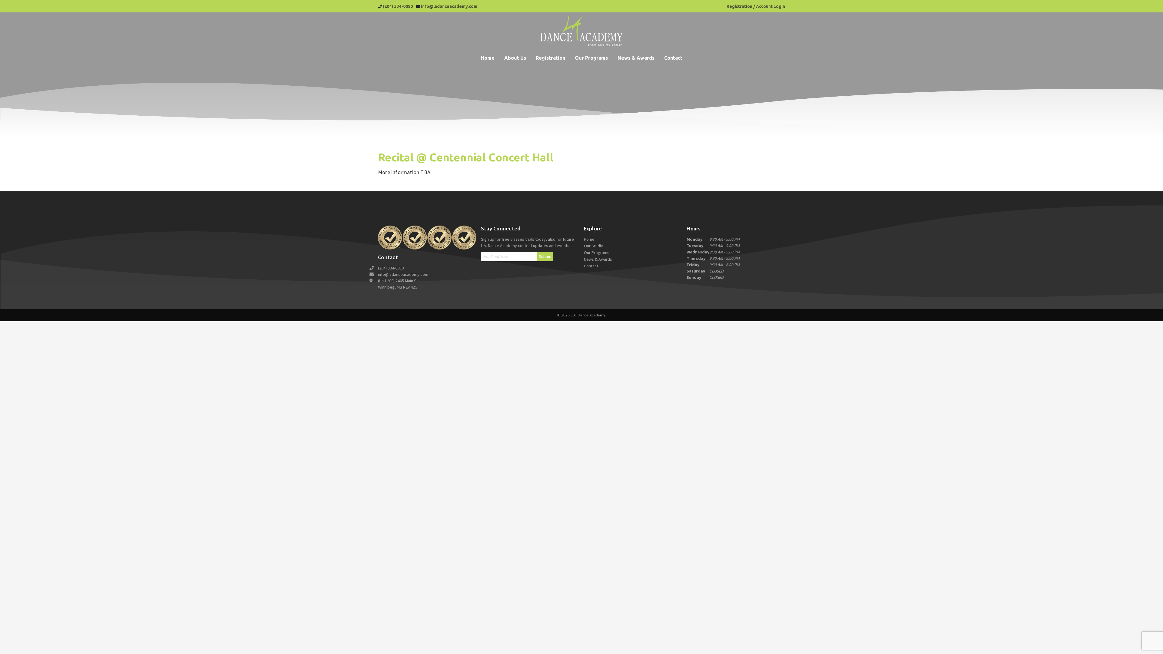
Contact (673, 58)
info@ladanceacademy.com (449, 6)
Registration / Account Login (756, 6)
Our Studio (593, 246)
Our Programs (591, 58)
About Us (515, 58)
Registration (550, 58)
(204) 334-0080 (398, 6)
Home (488, 58)
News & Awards (636, 58)
